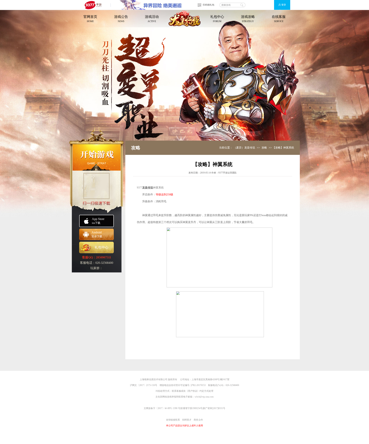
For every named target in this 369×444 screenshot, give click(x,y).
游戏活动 (152, 19)
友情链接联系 (173, 419)
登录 (283, 4)
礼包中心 (217, 19)
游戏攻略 (248, 19)
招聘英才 (186, 419)
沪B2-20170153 (198, 385)
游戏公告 (121, 19)
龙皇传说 (147, 187)
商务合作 (198, 419)
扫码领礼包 (208, 4)
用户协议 (192, 391)
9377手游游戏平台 (95, 5)
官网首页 (90, 19)
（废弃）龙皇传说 (244, 147)
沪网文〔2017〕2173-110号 (143, 385)
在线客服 (279, 19)
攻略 (264, 147)
